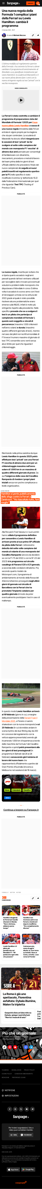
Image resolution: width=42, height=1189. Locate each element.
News (7, 790)
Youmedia (5, 1070)
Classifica (27, 790)
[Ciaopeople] (21, 1182)
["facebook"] (26, 1047)
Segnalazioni (16, 1070)
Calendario (16, 790)
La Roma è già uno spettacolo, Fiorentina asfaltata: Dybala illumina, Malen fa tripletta (19, 999)
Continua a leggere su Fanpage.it (21, 809)
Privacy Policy (29, 1070)
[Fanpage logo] (13, 3)
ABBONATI (30, 3)
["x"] (20, 1047)
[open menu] (2, 3)
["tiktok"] (4, 1047)
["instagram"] (10, 1047)
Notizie (18, 892)
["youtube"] (15, 1047)
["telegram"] (31, 1047)
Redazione (5, 1077)
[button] (38, 35)
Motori (12, 892)
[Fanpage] (21, 1117)
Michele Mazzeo (19, 35)
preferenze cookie (19, 1077)
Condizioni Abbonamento (24, 1074)
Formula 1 (19, 781)
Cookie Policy (7, 1074)
